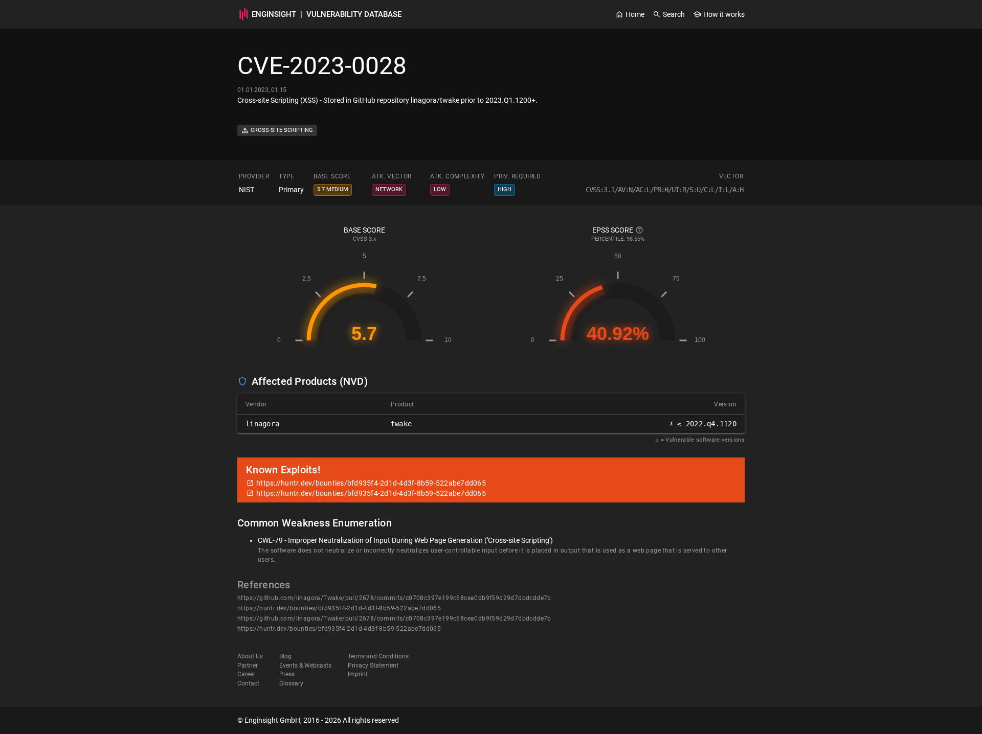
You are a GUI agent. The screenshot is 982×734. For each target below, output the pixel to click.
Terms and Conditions (378, 656)
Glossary (291, 683)
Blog (285, 656)
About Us (250, 656)
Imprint (358, 674)
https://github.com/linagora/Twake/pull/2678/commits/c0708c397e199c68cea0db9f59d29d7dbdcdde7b (394, 598)
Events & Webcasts (305, 665)
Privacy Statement (373, 665)
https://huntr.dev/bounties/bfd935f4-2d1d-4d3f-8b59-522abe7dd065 (339, 608)
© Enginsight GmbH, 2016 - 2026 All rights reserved (318, 720)
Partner (247, 665)
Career (246, 674)
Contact (248, 683)
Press (287, 674)
